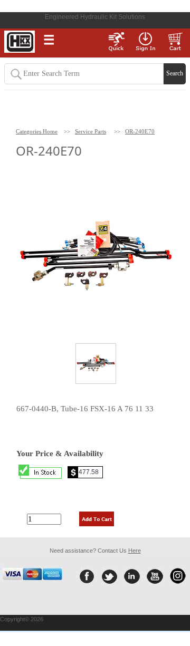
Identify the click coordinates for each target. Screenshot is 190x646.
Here (134, 550)
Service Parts (90, 131)
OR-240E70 (140, 131)
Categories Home (37, 131)
